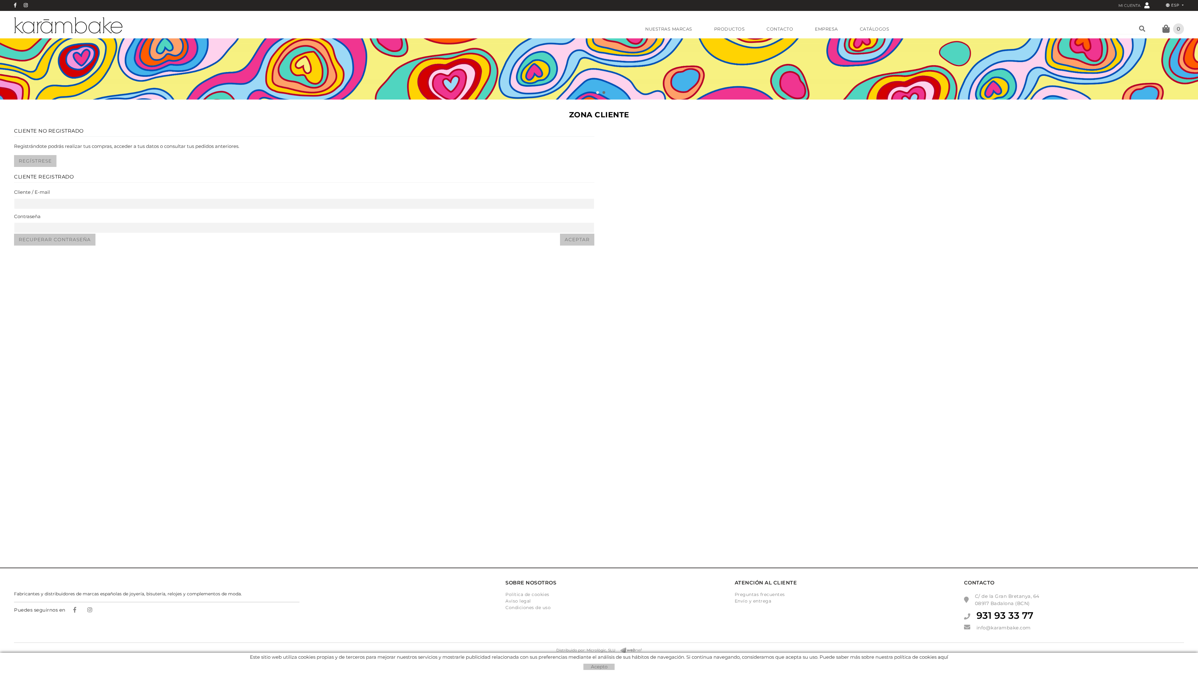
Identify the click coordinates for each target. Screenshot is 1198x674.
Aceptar (577, 239)
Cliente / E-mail (32, 192)
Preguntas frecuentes (760, 594)
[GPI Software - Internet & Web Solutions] (629, 650)
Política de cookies (527, 594)
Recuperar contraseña (55, 239)
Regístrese (35, 161)
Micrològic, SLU (601, 650)
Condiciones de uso (528, 607)
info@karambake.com (1003, 628)
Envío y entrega (753, 601)
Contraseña (27, 216)
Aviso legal (518, 601)
